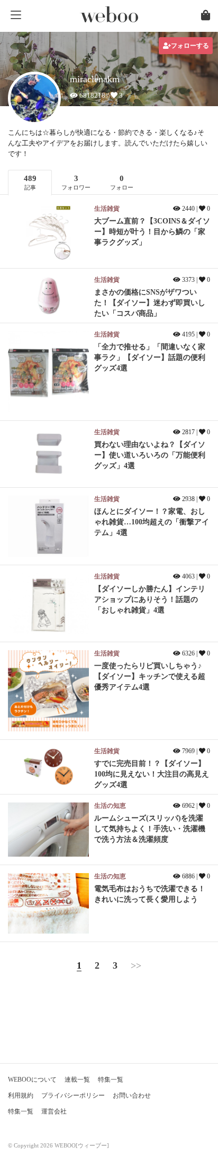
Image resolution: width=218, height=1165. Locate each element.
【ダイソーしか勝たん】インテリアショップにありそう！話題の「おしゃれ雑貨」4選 (149, 599)
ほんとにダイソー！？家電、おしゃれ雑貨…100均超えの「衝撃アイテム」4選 (151, 522)
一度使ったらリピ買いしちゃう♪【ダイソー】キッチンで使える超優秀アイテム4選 (149, 676)
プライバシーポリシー (73, 1095)
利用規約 (20, 1095)
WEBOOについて (32, 1079)
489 (30, 182)
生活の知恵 (110, 805)
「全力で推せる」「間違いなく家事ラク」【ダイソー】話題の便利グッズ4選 (149, 357)
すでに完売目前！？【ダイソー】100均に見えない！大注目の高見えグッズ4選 (151, 774)
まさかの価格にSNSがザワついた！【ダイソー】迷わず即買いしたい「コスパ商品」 (149, 302)
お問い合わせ (132, 1095)
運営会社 (54, 1111)
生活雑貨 (107, 208)
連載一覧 (77, 1079)
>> (136, 965)
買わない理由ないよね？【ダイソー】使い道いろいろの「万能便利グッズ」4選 (149, 455)
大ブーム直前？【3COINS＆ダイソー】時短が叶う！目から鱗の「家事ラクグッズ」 (152, 231)
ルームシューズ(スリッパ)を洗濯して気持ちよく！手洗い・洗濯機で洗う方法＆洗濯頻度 (149, 828)
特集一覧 (110, 1079)
